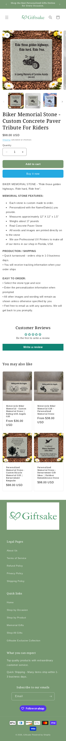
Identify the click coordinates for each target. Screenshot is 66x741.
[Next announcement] (59, 4)
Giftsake (27, 735)
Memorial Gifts (15, 625)
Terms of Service (16, 558)
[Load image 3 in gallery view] (50, 100)
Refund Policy (15, 565)
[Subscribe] (50, 696)
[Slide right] (62, 101)
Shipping (6, 140)
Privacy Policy (15, 573)
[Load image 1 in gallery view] (16, 100)
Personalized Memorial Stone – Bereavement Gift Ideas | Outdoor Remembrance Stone (48, 472)
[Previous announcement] (6, 4)
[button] (6, 17)
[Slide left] (3, 101)
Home (10, 602)
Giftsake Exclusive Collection (23, 640)
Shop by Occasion (17, 610)
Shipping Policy (16, 581)
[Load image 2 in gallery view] (32, 100)
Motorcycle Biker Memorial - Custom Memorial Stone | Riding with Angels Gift (16, 411)
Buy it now (33, 173)
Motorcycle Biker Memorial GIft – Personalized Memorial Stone (46, 410)
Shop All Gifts (14, 632)
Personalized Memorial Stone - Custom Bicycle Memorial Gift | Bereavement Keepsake (15, 474)
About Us (12, 550)
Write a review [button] (32, 347)
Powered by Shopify (41, 735)
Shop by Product (16, 617)
